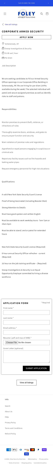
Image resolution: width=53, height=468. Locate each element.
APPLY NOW (26, 37)
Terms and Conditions (13, 428)
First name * (8, 308)
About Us (8, 411)
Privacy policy (43, 459)
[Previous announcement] (4, 3)
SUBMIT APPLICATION (36, 368)
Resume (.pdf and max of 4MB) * (17, 338)
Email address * (10, 328)
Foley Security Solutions (18, 459)
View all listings (26, 383)
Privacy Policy (10, 422)
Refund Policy (10, 434)
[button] (5, 13)
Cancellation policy (40, 463)
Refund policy (32, 459)
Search (7, 406)
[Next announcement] (48, 3)
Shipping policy (26, 463)
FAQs (7, 417)
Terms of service (14, 463)
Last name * (8, 318)
